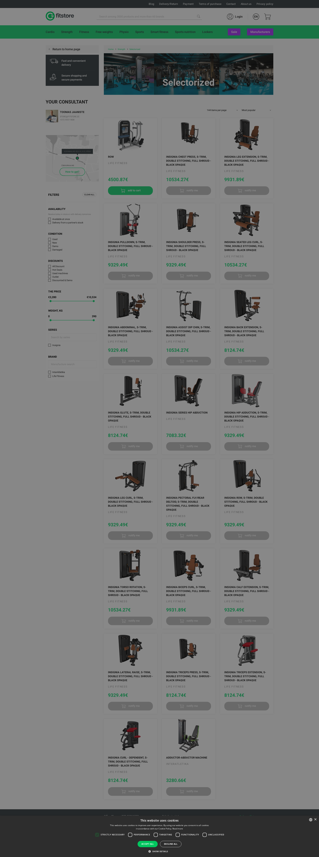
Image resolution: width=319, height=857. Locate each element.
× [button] (315, 819)
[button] (159, 851)
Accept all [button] (147, 844)
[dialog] (159, 428)
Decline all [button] (170, 844)
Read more (177, 828)
